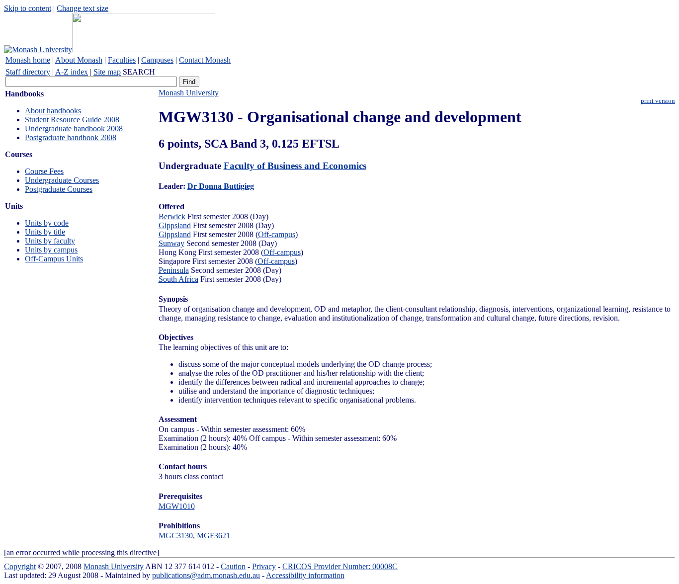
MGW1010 (177, 506)
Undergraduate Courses (62, 180)
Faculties (122, 60)
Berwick (172, 216)
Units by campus (51, 250)
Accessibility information (305, 575)
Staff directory (27, 72)
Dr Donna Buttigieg (220, 186)
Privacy (264, 566)
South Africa (178, 279)
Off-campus (276, 234)
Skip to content (27, 8)
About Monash (78, 60)
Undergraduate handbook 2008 (74, 128)
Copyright (20, 566)
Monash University (189, 92)
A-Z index (71, 72)
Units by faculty (50, 241)
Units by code (47, 223)
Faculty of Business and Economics (295, 166)
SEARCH (139, 72)
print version (658, 100)
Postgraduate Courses (58, 189)
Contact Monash (205, 60)
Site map (107, 72)
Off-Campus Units (54, 258)
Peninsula (174, 270)
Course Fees (44, 171)
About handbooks (53, 110)
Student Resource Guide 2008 (72, 119)
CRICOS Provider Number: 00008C (340, 566)
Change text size (82, 8)
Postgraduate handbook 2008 (70, 137)
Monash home (27, 60)
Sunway (171, 243)
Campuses (157, 60)
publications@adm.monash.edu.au (206, 575)
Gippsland (175, 225)
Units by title (45, 232)
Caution (233, 566)
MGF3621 (213, 535)
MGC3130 (176, 535)
